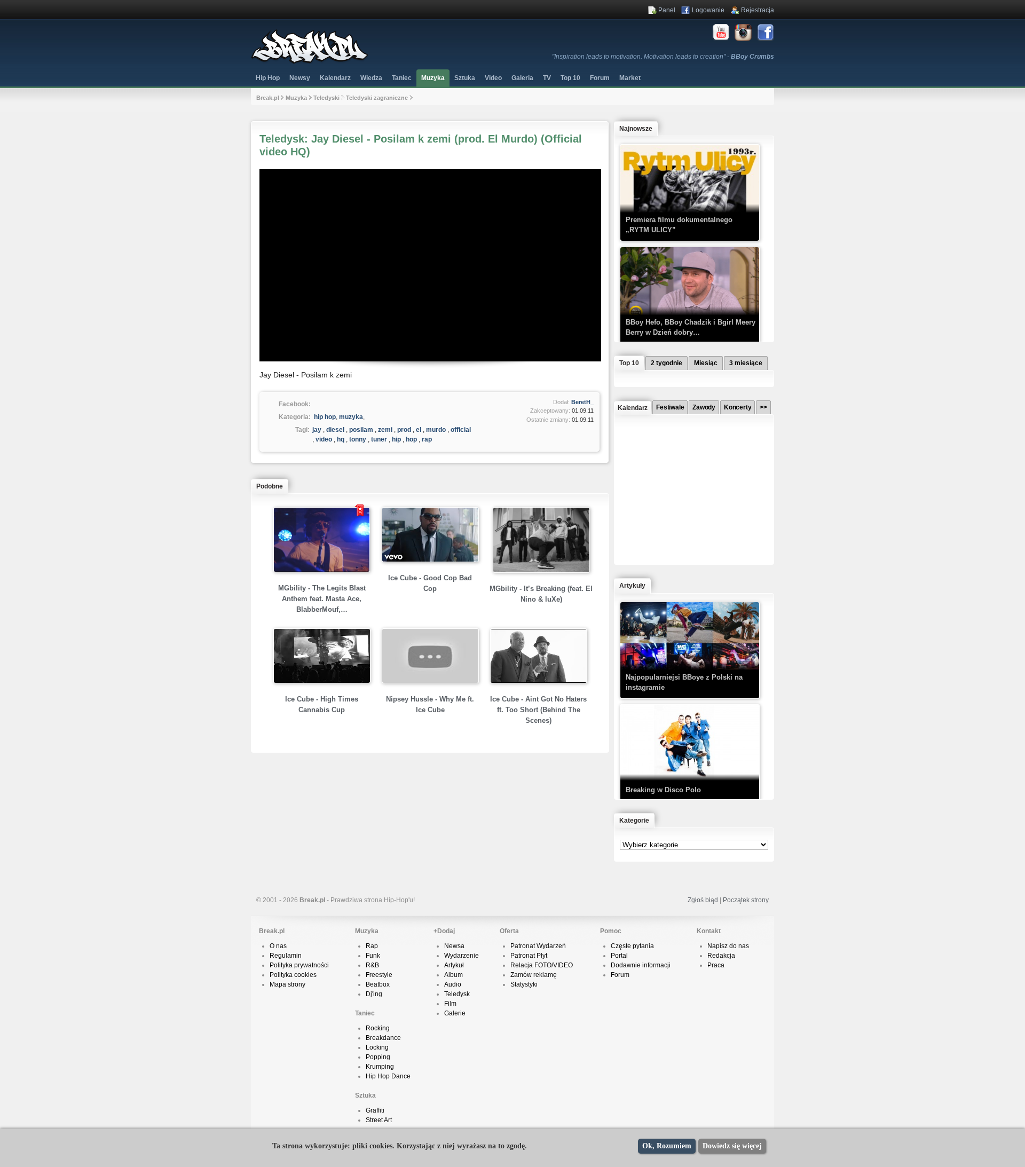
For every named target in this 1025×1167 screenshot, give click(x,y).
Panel (666, 10)
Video (493, 78)
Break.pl (267, 97)
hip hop (325, 417)
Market (630, 78)
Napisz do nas (728, 946)
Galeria (522, 78)
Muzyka (433, 78)
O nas (278, 946)
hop (411, 439)
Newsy (299, 78)
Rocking (378, 1028)
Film (450, 1003)
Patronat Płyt (528, 955)
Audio (452, 984)
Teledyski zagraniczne (377, 97)
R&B (372, 965)
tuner (379, 439)
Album (453, 975)
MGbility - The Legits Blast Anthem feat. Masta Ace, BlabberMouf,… (322, 598)
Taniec (402, 78)
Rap (372, 946)
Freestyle (379, 975)
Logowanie (708, 10)
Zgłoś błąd (703, 900)
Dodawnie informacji (641, 965)
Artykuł (454, 965)
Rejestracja (757, 10)
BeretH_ (582, 402)
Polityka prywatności (299, 965)
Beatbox (378, 984)
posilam (361, 429)
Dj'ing (374, 994)
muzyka (351, 417)
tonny (357, 439)
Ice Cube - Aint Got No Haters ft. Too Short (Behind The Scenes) (538, 709)
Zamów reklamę (533, 975)
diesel (335, 429)
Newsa (454, 946)
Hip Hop (268, 78)
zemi (385, 429)
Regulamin (286, 955)
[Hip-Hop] (309, 62)
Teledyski (326, 97)
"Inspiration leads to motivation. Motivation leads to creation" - (663, 56)
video (324, 439)
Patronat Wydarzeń (538, 946)
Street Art (379, 1120)
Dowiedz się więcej (732, 1146)
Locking (377, 1047)
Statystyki (524, 984)
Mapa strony (287, 984)
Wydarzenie (461, 955)
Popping (378, 1057)
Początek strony (746, 900)
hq (340, 439)
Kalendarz (335, 78)
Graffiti (375, 1110)
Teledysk (457, 994)
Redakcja (721, 955)
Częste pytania (632, 946)
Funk (373, 955)
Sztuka (464, 78)
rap (427, 439)
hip (396, 439)
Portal (619, 955)
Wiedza (371, 78)
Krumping (380, 1066)
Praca (715, 965)
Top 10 (570, 78)
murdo (436, 429)
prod (404, 429)
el (418, 429)
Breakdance (383, 1038)
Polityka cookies (293, 975)
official (461, 429)
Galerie (455, 1013)
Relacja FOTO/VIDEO (541, 965)
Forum (620, 975)
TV (547, 78)
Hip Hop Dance (388, 1076)
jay (316, 429)
